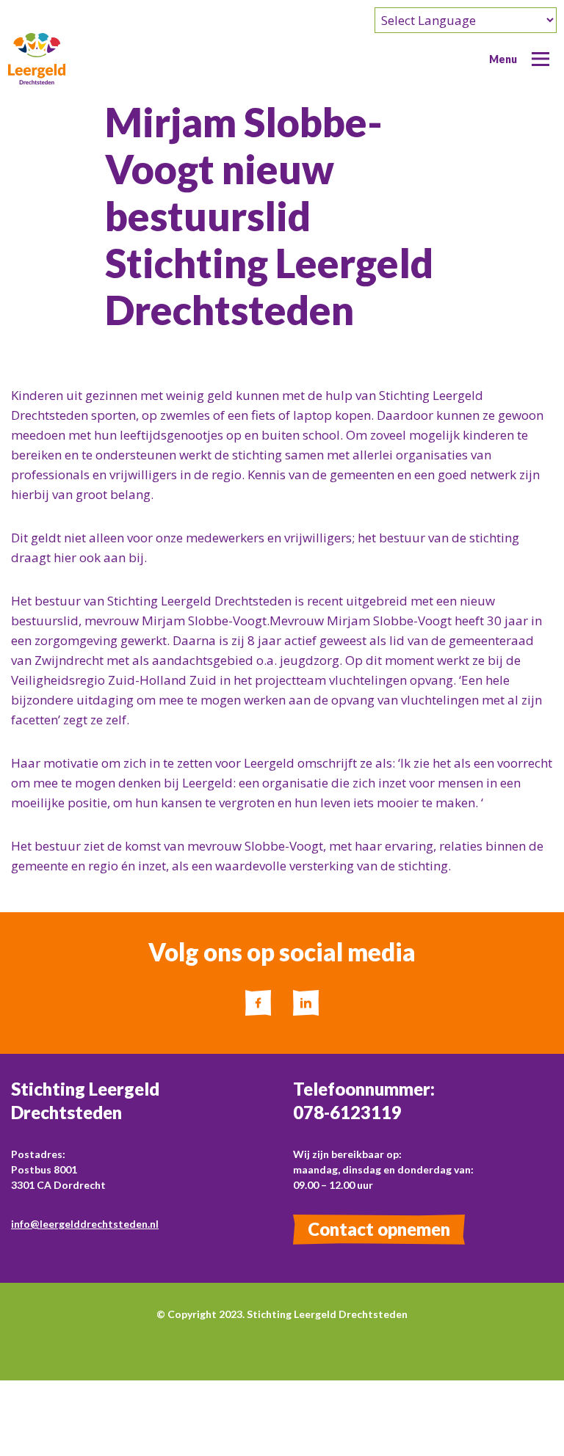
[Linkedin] (306, 1003)
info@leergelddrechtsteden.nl (85, 1223)
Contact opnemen (379, 1229)
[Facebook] (258, 1003)
